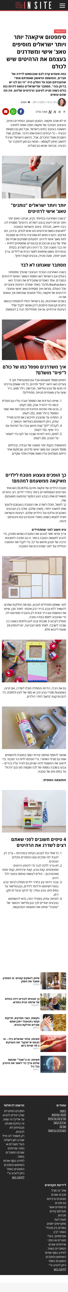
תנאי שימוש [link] (59, 1114)
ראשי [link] (63, 1111)
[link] (33, 5)
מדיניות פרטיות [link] (57, 1118)
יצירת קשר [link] (59, 1122)
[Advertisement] (34, 21)
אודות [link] (63, 1126)
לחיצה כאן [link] (18, 1177)
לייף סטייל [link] (60, 31)
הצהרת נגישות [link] (57, 1130)
